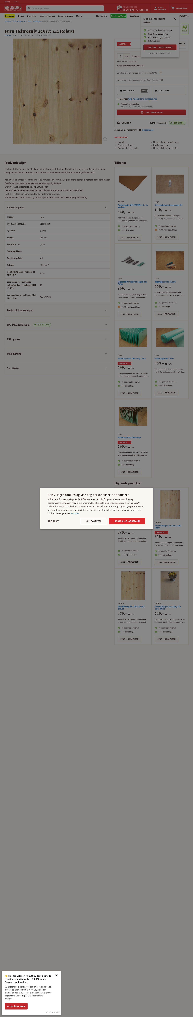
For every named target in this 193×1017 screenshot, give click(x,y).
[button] (53, 521)
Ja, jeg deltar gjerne (16, 1006)
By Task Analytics (52, 1012)
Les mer (75, 513)
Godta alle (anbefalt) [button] (127, 521)
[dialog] (96, 508)
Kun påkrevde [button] (94, 521)
